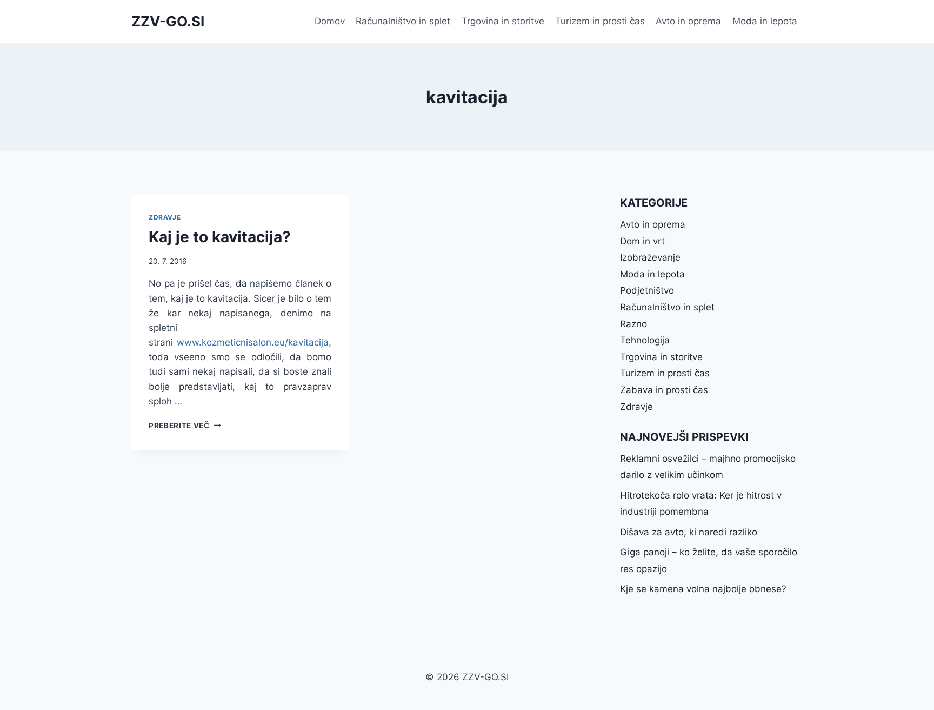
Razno (633, 323)
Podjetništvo (647, 290)
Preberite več (185, 425)
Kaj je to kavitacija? (220, 237)
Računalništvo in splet (403, 21)
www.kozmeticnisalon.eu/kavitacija (253, 342)
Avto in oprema (688, 21)
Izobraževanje (650, 257)
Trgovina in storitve (503, 21)
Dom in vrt (642, 241)
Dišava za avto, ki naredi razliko (688, 532)
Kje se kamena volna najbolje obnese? (703, 588)
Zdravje (165, 217)
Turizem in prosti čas (600, 21)
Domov (330, 21)
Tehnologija (645, 340)
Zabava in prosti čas (664, 389)
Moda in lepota (764, 21)
